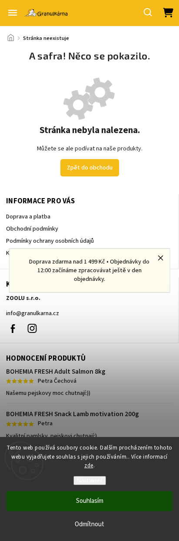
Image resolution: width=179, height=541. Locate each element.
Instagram (32, 328)
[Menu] (12, 12)
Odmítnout (89, 524)
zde (88, 465)
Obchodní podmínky (32, 229)
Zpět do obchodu (90, 167)
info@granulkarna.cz (32, 313)
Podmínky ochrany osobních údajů (50, 241)
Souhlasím (89, 500)
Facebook (12, 328)
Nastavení (90, 480)
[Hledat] (148, 12)
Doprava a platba (28, 216)
